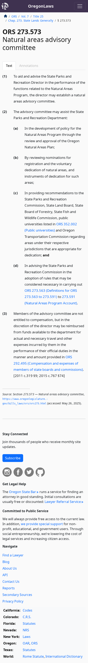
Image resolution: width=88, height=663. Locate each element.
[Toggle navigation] (80, 6)
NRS (26, 630)
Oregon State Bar (22, 492)
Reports (8, 588)
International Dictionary (63, 656)
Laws (26, 636)
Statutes (29, 623)
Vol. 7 (25, 16)
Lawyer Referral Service (63, 501)
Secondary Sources (17, 594)
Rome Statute (33, 656)
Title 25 (38, 16)
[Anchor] (57, 101)
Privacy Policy (12, 601)
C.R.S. (27, 617)
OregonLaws (41, 6)
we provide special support (42, 524)
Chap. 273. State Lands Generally (30, 20)
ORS (14, 16)
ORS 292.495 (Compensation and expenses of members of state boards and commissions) (48, 363)
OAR (26, 643)
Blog (5, 561)
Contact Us (10, 581)
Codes (27, 610)
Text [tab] (9, 65)
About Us (9, 568)
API (5, 575)
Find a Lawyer (13, 555)
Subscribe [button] (12, 458)
